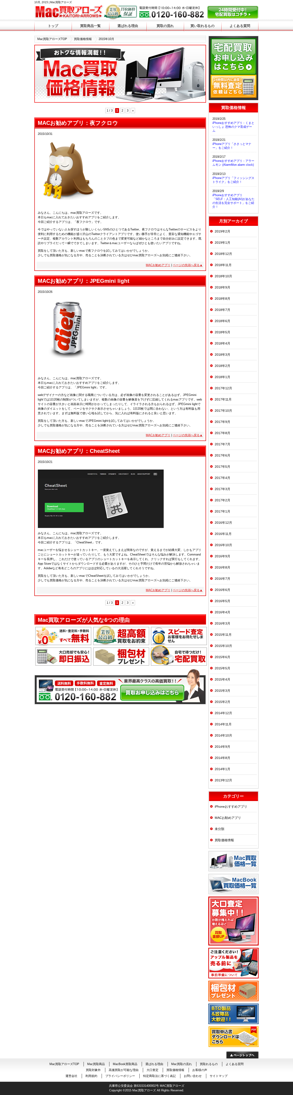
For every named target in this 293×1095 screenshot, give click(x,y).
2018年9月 (222, 287)
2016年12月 (223, 522)
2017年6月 (222, 455)
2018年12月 (223, 254)
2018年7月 (222, 310)
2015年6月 (222, 657)
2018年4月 (222, 343)
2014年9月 (222, 746)
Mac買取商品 (96, 1064)
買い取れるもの (202, 26)
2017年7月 (222, 444)
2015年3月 (222, 690)
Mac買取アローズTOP (52, 39)
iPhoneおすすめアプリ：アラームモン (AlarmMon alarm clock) (233, 162)
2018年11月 (223, 265)
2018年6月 (222, 321)
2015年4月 (222, 679)
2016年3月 (222, 623)
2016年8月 (222, 567)
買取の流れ (165, 26)
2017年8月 (222, 433)
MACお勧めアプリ (158, 265)
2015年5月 (222, 668)
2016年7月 (222, 578)
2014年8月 (222, 758)
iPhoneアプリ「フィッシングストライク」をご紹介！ (233, 180)
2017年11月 (223, 399)
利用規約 (91, 1076)
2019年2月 (222, 231)
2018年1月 (222, 377)
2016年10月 (223, 545)
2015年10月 (223, 646)
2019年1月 (222, 242)
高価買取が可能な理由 (123, 1070)
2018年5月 (222, 332)
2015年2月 (222, 702)
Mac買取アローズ (144, 1090)
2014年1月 (222, 769)
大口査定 (152, 1070)
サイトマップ (219, 1076)
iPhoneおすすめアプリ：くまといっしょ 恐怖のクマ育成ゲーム (233, 126)
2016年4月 (222, 612)
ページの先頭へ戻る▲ (188, 265)
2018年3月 (222, 354)
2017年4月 (222, 478)
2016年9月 (222, 556)
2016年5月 (222, 601)
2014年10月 (223, 735)
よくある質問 (240, 26)
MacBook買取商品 (125, 1064)
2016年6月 (222, 590)
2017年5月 (222, 466)
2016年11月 (223, 534)
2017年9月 (222, 422)
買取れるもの (209, 1064)
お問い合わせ (193, 1076)
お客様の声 (199, 1070)
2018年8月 (222, 298)
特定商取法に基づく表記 (159, 1076)
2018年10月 (223, 276)
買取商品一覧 (90, 26)
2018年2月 (222, 366)
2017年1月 (222, 511)
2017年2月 (222, 500)
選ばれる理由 (127, 26)
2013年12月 (223, 780)
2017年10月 (223, 410)
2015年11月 (223, 634)
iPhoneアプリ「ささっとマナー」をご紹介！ (231, 146)
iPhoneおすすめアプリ (231, 806)
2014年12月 (223, 713)
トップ (53, 26)
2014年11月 (223, 724)
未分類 (219, 829)
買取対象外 (93, 1070)
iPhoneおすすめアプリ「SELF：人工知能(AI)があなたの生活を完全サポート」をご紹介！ (233, 200)
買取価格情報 (83, 39)
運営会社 (71, 1076)
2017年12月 (223, 388)
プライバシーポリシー (120, 1076)
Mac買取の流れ (181, 1064)
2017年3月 (222, 489)
